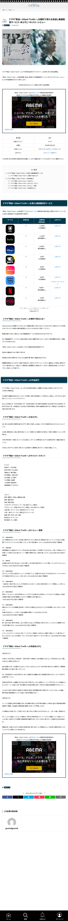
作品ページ (6, 25)
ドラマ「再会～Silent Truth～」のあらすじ (22, 181)
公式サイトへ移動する (49, 153)
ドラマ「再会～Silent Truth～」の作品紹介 (21, 178)
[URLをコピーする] (61, 797)
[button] (7, 797)
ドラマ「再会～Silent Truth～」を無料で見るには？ (24, 176)
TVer (37, 93)
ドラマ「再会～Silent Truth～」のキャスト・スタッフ (24, 183)
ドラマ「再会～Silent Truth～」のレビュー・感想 (23, 186)
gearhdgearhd (11, 828)
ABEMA (33, 93)
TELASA (61, 211)
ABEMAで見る (9, 129)
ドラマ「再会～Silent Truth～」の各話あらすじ (23, 188)
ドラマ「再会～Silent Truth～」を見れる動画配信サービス (25, 173)
